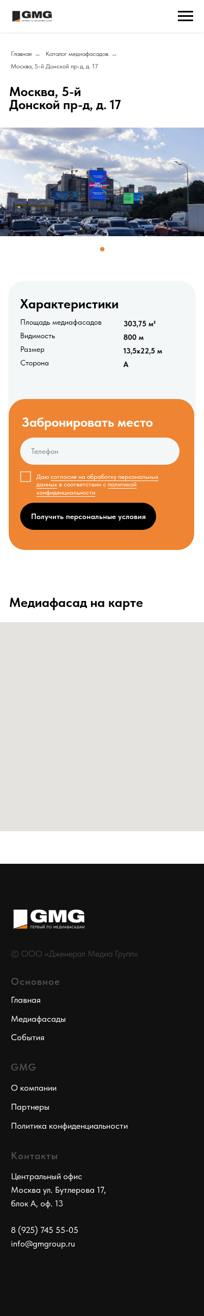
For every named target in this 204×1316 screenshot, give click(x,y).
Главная (21, 54)
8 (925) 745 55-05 (44, 1230)
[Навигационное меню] (185, 16)
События (28, 1037)
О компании (34, 1088)
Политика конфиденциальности (69, 1126)
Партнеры (30, 1107)
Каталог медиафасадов (77, 54)
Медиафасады (38, 1019)
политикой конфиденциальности (86, 488)
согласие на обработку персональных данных (97, 480)
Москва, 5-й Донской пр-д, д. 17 (54, 66)
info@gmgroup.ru (43, 1243)
